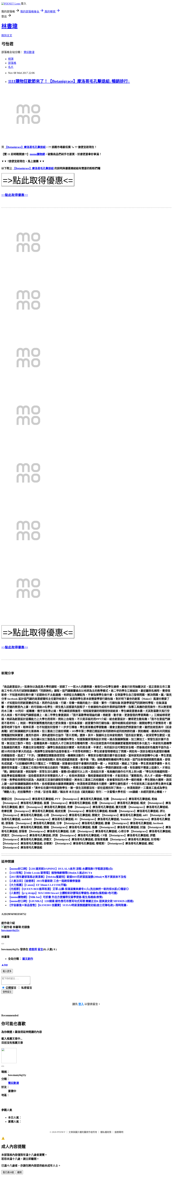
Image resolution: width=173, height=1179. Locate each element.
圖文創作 (27, 958)
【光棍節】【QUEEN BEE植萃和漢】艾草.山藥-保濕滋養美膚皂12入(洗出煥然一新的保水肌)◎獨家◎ (68, 889)
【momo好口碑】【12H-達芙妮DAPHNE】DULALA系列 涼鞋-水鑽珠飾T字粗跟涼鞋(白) (60, 868)
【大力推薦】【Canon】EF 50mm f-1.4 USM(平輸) (37, 884)
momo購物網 (37, 154)
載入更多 (7, 971)
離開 (19, 1172)
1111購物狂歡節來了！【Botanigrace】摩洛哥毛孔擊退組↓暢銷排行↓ (69, 81)
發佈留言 (7, 992)
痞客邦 (33, 949)
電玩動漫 (29, 52)
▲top (4, 964)
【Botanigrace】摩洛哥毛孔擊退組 (25, 147)
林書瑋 (9, 26)
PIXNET (61, 1132)
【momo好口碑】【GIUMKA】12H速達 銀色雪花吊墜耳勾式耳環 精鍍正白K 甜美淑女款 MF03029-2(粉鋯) (71, 901)
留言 (40, 949)
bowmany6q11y (10, 930)
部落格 (12, 63)
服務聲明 (119, 1132)
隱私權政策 (105, 1132)
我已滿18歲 (8, 1172)
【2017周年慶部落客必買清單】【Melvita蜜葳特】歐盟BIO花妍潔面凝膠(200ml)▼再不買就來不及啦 (67, 876)
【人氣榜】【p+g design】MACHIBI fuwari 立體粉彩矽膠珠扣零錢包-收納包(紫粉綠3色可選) (62, 893)
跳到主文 (6, 35)
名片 (11, 67)
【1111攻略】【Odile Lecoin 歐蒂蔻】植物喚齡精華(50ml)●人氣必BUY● (50, 872)
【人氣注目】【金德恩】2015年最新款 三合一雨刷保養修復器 (44, 880)
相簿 (11, 58)
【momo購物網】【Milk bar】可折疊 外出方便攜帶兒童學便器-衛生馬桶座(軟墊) (55, 897)
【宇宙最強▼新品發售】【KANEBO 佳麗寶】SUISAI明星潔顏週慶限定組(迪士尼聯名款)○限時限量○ (68, 905)
